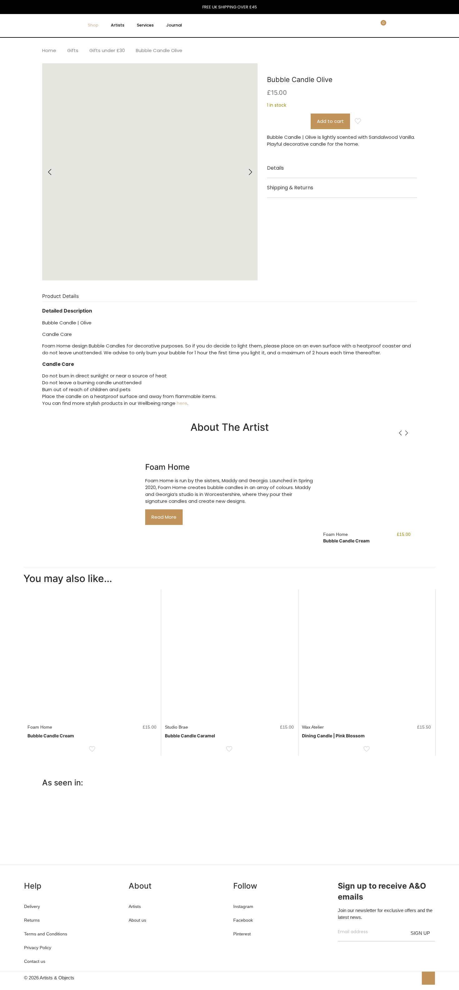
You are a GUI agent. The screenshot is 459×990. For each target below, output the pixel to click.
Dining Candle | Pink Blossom (333, 735)
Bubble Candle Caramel (190, 735)
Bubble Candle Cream (346, 540)
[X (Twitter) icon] (400, 977)
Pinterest (242, 933)
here (182, 403)
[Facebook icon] (393, 977)
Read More (163, 517)
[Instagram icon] (413, 977)
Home (49, 50)
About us (137, 920)
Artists (135, 906)
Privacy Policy (37, 947)
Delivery (32, 906)
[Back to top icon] (428, 978)
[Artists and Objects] (49, 25)
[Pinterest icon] (406, 977)
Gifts (72, 50)
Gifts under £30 (107, 50)
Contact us (34, 961)
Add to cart (330, 121)
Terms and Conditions (45, 933)
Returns (32, 920)
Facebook (243, 920)
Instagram (243, 906)
